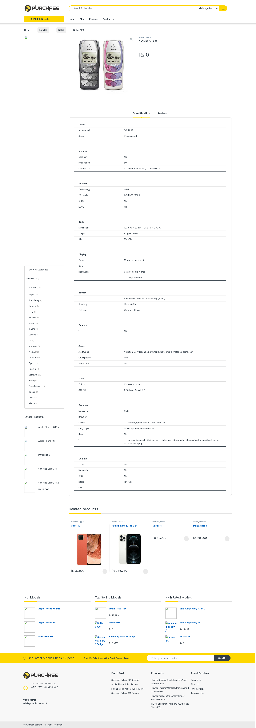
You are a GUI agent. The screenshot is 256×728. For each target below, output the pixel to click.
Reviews (93, 19)
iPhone (33, 329)
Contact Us (109, 19)
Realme (34, 369)
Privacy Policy (197, 688)
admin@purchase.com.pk (35, 703)
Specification (141, 113)
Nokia (61, 30)
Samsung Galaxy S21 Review (125, 680)
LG (31, 340)
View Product (103, 571)
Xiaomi (33, 403)
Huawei (34, 317)
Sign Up (222, 658)
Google (34, 306)
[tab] (141, 114)
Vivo (33, 397)
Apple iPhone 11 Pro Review (124, 684)
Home (72, 19)
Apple (114, 522)
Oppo (81, 522)
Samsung (35, 374)
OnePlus (34, 357)
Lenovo (34, 334)
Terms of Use (197, 693)
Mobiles (43, 30)
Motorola (34, 346)
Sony (33, 380)
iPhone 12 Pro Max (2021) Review (127, 688)
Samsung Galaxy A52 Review (125, 693)
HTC (32, 312)
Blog (82, 19)
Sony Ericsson (37, 386)
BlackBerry (35, 300)
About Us (195, 684)
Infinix (195, 522)
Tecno (33, 392)
